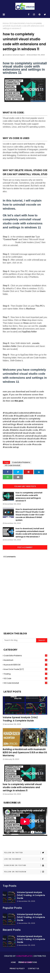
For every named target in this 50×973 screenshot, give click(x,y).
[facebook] (28, 14)
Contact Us (33, 968)
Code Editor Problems (21, 462)
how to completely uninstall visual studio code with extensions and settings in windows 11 (29, 496)
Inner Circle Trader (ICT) (25, 669)
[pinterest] (39, 14)
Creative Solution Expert (14, 55)
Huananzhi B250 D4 (25, 665)
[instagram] (34, 14)
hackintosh (25, 660)
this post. (19, 401)
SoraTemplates (24, 956)
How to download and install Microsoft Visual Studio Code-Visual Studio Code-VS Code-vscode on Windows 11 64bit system (30, 514)
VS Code (25, 678)
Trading (25, 674)
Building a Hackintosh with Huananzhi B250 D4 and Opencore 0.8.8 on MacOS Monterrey (25, 752)
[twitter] (45, 14)
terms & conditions (28, 962)
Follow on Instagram (15, 872)
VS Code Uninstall (17, 23)
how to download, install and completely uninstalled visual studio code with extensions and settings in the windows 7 (31, 532)
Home (5, 23)
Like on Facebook (12, 859)
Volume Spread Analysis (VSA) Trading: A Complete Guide (20, 719)
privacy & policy (17, 968)
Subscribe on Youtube (15, 865)
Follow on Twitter (13, 853)
